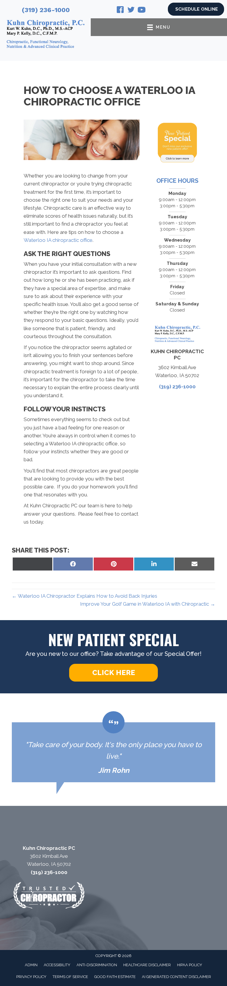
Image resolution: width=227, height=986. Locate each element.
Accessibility (57, 965)
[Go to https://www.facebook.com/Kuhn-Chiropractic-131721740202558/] (120, 10)
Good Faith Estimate (115, 976)
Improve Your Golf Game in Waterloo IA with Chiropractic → (147, 604)
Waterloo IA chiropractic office (58, 240)
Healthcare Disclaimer (147, 965)
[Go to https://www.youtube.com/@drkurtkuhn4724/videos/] (141, 10)
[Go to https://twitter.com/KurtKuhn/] (131, 10)
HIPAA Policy (189, 965)
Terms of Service (70, 976)
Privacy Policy (31, 976)
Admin (31, 965)
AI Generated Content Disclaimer (176, 976)
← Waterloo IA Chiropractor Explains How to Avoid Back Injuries (84, 596)
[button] (113, 673)
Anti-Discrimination (97, 965)
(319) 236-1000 (46, 10)
